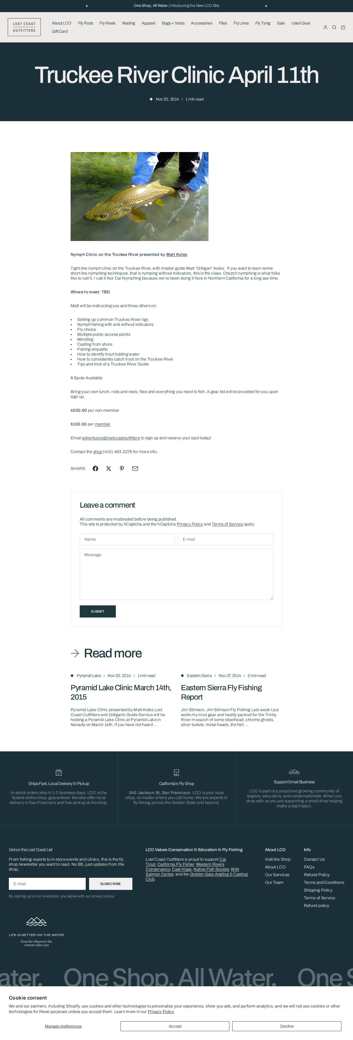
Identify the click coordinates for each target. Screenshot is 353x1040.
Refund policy (316, 905)
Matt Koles (177, 254)
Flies (223, 23)
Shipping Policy (318, 890)
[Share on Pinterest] (122, 468)
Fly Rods (85, 23)
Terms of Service (227, 524)
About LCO (61, 23)
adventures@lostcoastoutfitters (111, 438)
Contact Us (314, 859)
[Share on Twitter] (108, 468)
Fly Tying (263, 23)
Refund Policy (317, 875)
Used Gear (301, 23)
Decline (287, 1026)
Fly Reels (108, 23)
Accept (175, 1026)
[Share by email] (135, 468)
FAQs (309, 867)
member (103, 424)
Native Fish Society (211, 869)
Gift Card (60, 31)
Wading (128, 23)
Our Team (274, 882)
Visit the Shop (277, 859)
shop (97, 451)
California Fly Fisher (175, 864)
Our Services (277, 875)
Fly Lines (241, 23)
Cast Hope (181, 869)
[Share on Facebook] (95, 468)
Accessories (201, 23)
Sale (281, 23)
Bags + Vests (173, 23)
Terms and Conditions (324, 882)
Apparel (148, 23)
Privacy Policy (161, 1011)
